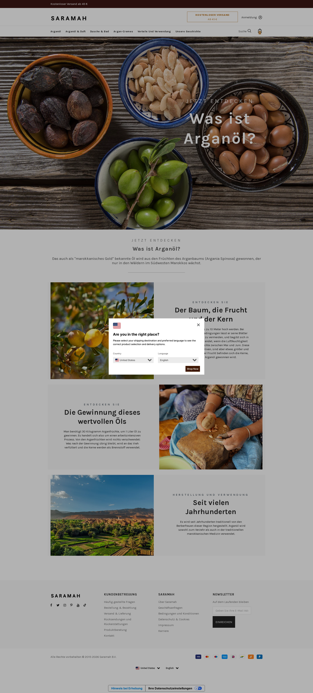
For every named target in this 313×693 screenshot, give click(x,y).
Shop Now (193, 368)
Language (163, 353)
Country (117, 353)
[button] (198, 325)
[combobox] (125, 360)
